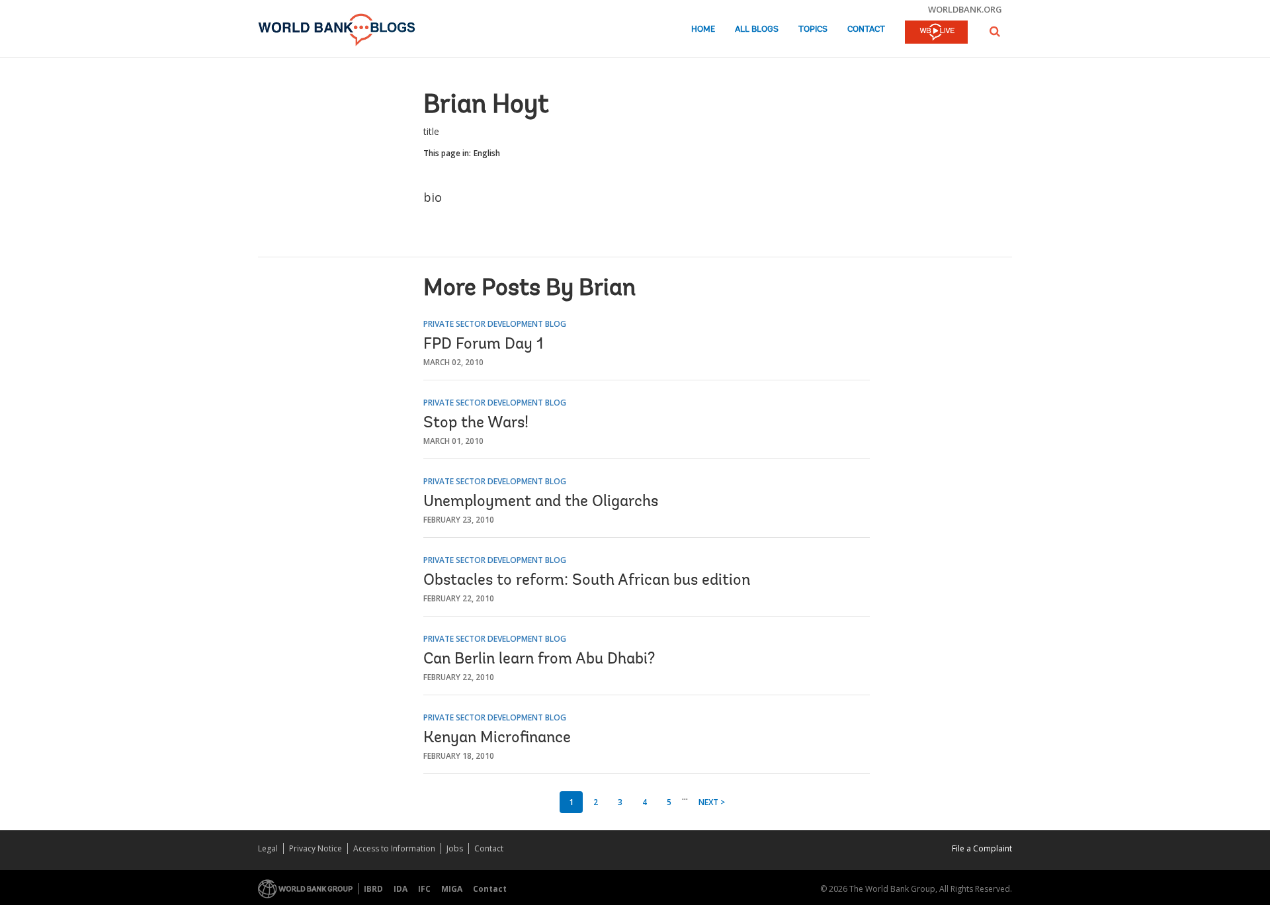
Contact (866, 29)
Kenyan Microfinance (497, 738)
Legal (268, 848)
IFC (424, 888)
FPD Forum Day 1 (483, 345)
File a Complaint (982, 848)
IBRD (373, 888)
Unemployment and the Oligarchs (540, 502)
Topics (812, 29)
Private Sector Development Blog (494, 323)
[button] (995, 31)
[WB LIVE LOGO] (936, 33)
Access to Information (394, 848)
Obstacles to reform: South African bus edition (586, 581)
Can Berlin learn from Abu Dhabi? (539, 660)
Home (703, 29)
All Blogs (757, 29)
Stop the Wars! (476, 423)
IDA (400, 888)
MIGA (451, 888)
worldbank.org (965, 9)
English (487, 153)
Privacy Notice (315, 848)
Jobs (454, 848)
